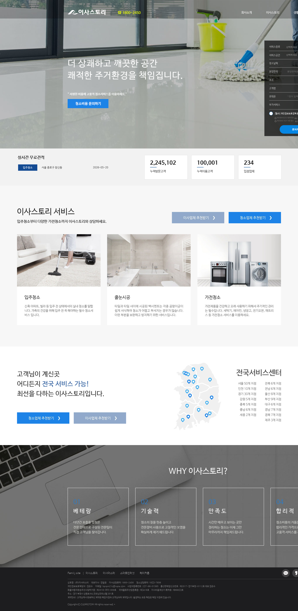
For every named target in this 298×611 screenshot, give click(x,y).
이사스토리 (272, 12)
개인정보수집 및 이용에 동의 (285, 118)
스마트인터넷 (127, 573)
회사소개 (246, 12)
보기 (296, 118)
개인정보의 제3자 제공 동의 (285, 121)
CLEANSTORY (87, 604)
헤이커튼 (144, 573)
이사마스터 (109, 573)
